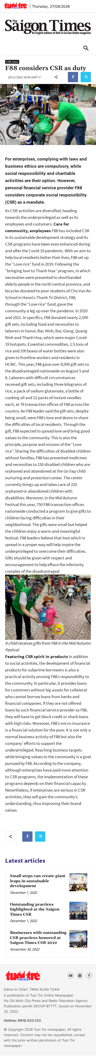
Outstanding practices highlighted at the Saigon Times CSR (34, 909)
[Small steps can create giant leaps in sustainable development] (78, 882)
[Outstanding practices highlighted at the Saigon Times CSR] (78, 911)
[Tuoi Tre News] (32, 976)
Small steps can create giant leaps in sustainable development (37, 881)
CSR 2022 (12, 61)
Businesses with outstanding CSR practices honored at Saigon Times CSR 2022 (38, 937)
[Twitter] (86, 77)
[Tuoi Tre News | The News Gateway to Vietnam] (15, 5)
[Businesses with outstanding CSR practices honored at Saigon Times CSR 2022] (78, 939)
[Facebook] (73, 77)
